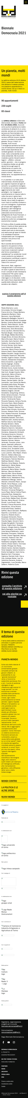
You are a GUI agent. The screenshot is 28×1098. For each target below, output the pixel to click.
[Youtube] (9, 1042)
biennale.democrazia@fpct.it (11, 1026)
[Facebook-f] (3, 1042)
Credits (3, 1086)
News (3, 1069)
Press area (5, 1074)
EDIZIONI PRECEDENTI (8, 1055)
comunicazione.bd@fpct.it (11, 1032)
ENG (2, 1077)
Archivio (4, 1071)
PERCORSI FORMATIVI (8, 1062)
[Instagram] (14, 1042)
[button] (14, 658)
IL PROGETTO (5, 1052)
